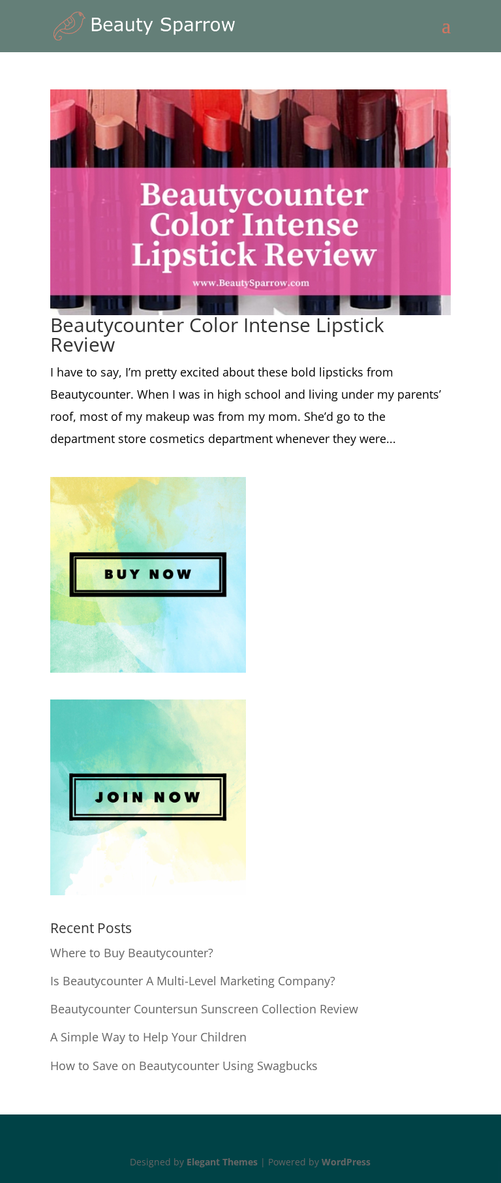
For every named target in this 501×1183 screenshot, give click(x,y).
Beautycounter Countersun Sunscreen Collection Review (204, 1009)
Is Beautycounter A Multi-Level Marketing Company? (192, 981)
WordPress (346, 1162)
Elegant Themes (222, 1162)
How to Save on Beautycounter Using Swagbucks (184, 1065)
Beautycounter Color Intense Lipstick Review (217, 334)
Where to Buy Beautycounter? (131, 952)
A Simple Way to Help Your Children (148, 1037)
